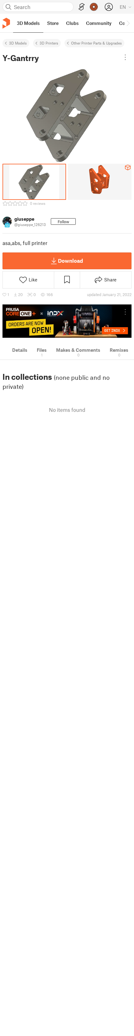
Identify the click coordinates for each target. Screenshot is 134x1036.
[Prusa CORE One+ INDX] (67, 321)
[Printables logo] (6, 23)
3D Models (18, 43)
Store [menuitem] (53, 23)
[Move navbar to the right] (128, 23)
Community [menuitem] (99, 23)
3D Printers (49, 43)
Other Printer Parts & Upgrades (96, 43)
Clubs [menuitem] (72, 23)
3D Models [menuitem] (28, 23)
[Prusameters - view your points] (94, 7)
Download (70, 260)
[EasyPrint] (81, 7)
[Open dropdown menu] (125, 57)
